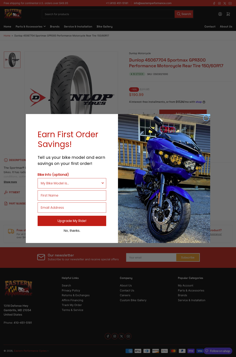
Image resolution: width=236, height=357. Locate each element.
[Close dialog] (206, 118)
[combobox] (71, 183)
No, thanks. (72, 230)
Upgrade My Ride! (72, 220)
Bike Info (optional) (53, 174)
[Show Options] (103, 183)
